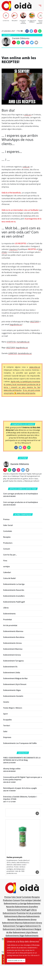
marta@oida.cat (23, 342)
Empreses (7, 737)
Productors (7, 543)
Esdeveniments (9, 613)
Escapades (7, 719)
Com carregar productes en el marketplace (20, 493)
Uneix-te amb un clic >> (16, 960)
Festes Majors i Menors (12, 708)
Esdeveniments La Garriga (13, 584)
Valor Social (8, 525)
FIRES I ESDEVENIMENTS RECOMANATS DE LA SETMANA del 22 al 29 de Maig (21, 758)
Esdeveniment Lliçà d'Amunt (14, 684)
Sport (5, 714)
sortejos (6, 566)
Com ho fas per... (10, 555)
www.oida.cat (34, 367)
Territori (6, 725)
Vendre (6, 702)
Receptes (7, 537)
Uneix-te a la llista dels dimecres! (23, 941)
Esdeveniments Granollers (14, 596)
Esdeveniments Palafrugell (14, 602)
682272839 (34, 321)
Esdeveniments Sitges (12, 690)
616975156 (11, 342)
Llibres (6, 608)
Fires (5, 560)
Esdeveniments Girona (12, 643)
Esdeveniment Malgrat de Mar (15, 678)
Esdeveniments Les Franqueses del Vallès (20, 743)
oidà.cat (27, 114)
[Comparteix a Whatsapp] (40, 31)
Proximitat (7, 619)
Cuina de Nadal (9, 578)
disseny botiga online (11, 768)
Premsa (6, 519)
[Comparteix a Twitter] (31, 31)
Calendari (7, 572)
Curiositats (7, 531)
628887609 (12, 353)
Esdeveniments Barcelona (13, 637)
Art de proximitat (10, 625)
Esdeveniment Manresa (12, 649)
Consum (6, 549)
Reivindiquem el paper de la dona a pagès (20, 788)
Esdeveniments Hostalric (13, 696)
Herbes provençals (14, 857)
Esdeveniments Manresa (13, 631)
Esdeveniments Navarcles (13, 590)
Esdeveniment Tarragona (13, 661)
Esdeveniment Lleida (11, 672)
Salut (5, 731)
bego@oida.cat (16, 324)
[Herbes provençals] (23, 837)
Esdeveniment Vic (10, 666)
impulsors (13, 249)
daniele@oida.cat (25, 353)
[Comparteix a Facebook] (27, 31)
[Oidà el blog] (16, 6)
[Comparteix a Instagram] (35, 31)
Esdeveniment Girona (12, 655)
